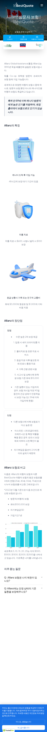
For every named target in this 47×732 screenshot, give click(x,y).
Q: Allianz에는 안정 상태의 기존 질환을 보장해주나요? (20, 590)
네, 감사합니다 (23, 727)
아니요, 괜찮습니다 (23, 721)
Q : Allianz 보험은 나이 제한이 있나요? (20, 579)
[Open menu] (42, 5)
